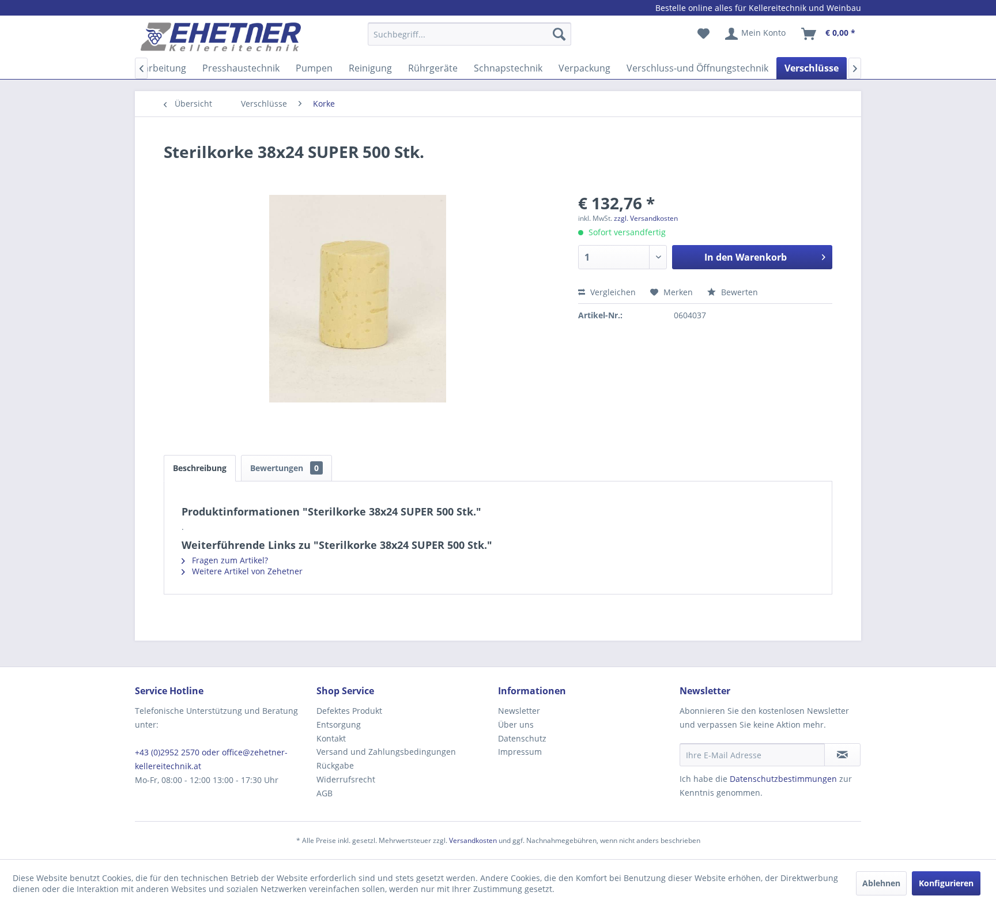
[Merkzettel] (703, 34)
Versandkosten (473, 840)
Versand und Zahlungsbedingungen (386, 751)
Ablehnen (881, 883)
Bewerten (738, 292)
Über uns (516, 724)
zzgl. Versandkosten (646, 218)
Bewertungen (284, 467)
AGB (324, 793)
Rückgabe (335, 765)
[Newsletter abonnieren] (842, 754)
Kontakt (331, 738)
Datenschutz (522, 738)
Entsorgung (338, 724)
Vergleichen (612, 292)
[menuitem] (469, 39)
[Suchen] (559, 34)
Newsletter (519, 710)
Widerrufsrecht (345, 779)
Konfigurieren (946, 883)
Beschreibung (200, 467)
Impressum (520, 751)
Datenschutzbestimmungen (783, 778)
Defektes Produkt (349, 710)
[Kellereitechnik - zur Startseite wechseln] (221, 36)
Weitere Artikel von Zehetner (246, 571)
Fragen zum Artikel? (229, 560)
